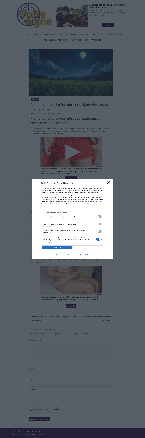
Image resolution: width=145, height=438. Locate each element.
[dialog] (72, 219)
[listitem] (72, 212)
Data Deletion (60, 255)
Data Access (72, 255)
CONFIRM (57, 247)
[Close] (109, 183)
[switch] (99, 216)
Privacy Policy (84, 255)
